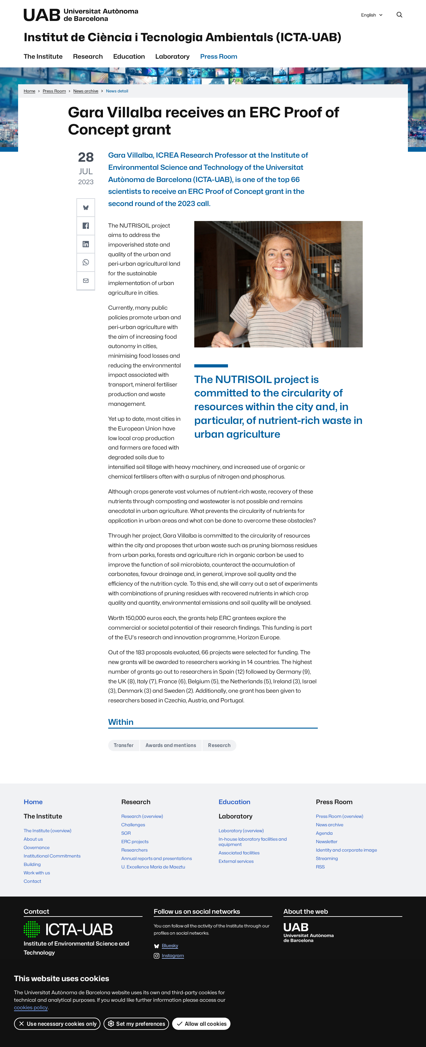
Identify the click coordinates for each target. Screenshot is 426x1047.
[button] (85, 208)
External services (236, 861)
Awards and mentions (171, 745)
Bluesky (170, 946)
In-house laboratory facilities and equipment (253, 841)
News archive (329, 824)
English (368, 16)
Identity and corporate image (346, 850)
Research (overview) (142, 816)
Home (33, 802)
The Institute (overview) (47, 830)
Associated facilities (239, 852)
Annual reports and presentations (156, 858)
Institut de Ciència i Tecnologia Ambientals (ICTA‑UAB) (182, 37)
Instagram (173, 956)
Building (32, 864)
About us (33, 839)
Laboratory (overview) (241, 830)
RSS (320, 866)
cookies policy (31, 1007)
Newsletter (326, 841)
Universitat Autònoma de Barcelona (83, 15)
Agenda (324, 833)
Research (88, 56)
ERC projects (134, 841)
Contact (32, 881)
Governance (37, 847)
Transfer (124, 745)
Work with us (37, 872)
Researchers (134, 850)
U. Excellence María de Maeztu (153, 866)
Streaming (327, 858)
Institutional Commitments (52, 855)
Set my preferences (140, 1023)
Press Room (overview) (339, 816)
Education (129, 56)
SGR (126, 833)
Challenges (133, 824)
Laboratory (172, 56)
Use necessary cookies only (62, 1023)
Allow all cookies (206, 1023)
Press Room (218, 56)
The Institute (43, 56)
